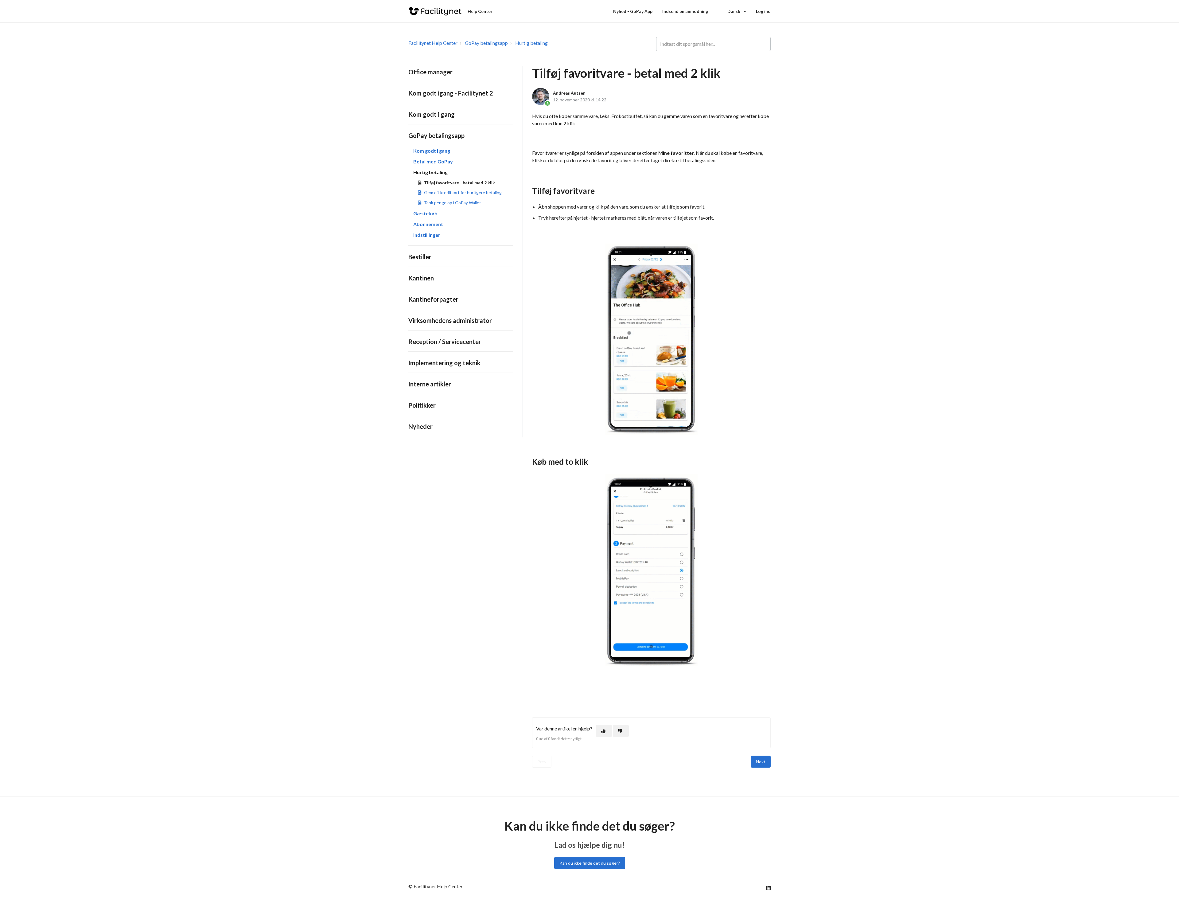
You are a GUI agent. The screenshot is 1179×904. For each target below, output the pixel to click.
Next (760, 761)
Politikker (422, 405)
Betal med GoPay (433, 161)
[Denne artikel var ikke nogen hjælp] (621, 731)
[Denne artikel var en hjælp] (604, 731)
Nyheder (420, 426)
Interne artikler (429, 384)
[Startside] (435, 11)
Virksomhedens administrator (450, 320)
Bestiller (419, 256)
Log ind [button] (763, 11)
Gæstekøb (425, 213)
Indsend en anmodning (685, 11)
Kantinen (421, 278)
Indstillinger (426, 235)
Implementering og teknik (444, 362)
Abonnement (428, 224)
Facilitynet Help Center (432, 43)
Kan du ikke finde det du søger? (589, 863)
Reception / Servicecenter (444, 341)
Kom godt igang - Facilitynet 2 (450, 93)
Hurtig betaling (531, 43)
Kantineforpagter (433, 299)
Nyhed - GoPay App (632, 11)
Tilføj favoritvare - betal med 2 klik (459, 182)
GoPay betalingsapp (486, 43)
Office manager (430, 72)
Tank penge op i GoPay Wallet (452, 202)
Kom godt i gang (431, 114)
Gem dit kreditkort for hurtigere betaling (463, 192)
